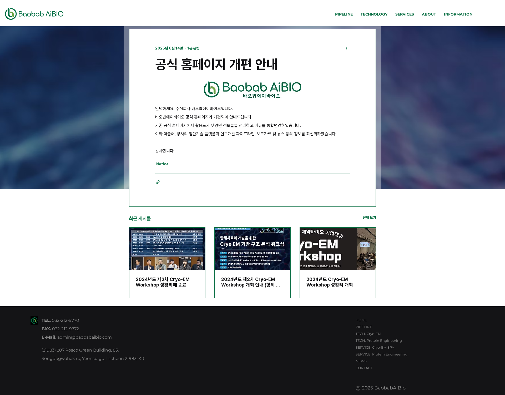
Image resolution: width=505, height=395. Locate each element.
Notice (162, 164)
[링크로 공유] (157, 182)
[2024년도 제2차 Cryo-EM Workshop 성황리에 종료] (167, 249)
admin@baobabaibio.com (84, 337)
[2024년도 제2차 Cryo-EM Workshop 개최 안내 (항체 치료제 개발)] (252, 249)
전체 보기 (369, 217)
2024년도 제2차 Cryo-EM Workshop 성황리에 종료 (163, 282)
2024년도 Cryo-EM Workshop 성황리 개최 (329, 282)
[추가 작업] (347, 48)
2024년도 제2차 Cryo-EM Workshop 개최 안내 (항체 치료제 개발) (250, 282)
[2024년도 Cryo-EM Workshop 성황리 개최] (338, 249)
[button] (344, 16)
